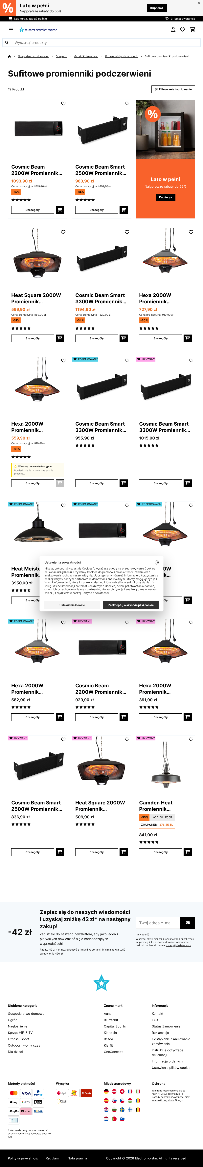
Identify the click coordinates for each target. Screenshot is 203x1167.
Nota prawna (77, 1158)
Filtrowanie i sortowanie (175, 89)
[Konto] (173, 29)
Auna (107, 1014)
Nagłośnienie (17, 1026)
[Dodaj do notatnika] (63, 103)
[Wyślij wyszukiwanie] (6, 42)
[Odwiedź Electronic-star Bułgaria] (114, 1109)
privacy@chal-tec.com (178, 945)
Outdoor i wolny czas (24, 1045)
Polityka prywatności (23, 1158)
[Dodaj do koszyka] (60, 210)
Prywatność (142, 934)
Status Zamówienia (166, 1026)
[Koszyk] (192, 29)
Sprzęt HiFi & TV (20, 1033)
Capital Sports (115, 1026)
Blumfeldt (111, 1020)
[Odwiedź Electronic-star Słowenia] (122, 1119)
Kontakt (157, 1014)
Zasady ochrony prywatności (168, 1097)
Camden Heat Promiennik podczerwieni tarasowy (156, 806)
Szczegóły (33, 209)
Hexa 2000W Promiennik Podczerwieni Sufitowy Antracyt (161, 298)
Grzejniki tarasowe (86, 56)
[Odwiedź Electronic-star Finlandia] (130, 1109)
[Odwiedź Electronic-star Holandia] (106, 1119)
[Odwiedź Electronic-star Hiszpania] (106, 1100)
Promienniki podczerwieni (121, 56)
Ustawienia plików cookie (171, 1068)
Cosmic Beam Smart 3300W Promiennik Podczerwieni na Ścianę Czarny (100, 298)
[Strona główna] (13, 56)
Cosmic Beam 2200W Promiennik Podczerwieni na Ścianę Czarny (34, 170)
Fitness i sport (18, 1039)
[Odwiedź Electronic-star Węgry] (130, 1100)
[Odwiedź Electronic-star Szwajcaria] (122, 1091)
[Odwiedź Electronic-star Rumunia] (138, 1100)
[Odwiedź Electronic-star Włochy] (138, 1091)
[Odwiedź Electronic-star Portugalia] (114, 1119)
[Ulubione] (182, 29)
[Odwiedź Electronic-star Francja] (130, 1091)
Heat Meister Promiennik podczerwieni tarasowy (27, 572)
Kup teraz (156, 8)
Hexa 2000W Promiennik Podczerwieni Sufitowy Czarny (31, 427)
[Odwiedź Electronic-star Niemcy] (106, 1091)
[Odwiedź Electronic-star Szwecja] (122, 1109)
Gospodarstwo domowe (33, 56)
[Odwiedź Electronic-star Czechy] (122, 1100)
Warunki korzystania (163, 1100)
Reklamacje (160, 1033)
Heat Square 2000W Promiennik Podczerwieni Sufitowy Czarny (36, 298)
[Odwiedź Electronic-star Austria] (114, 1091)
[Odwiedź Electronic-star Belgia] (138, 1109)
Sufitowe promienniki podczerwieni (167, 56)
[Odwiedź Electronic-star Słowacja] (114, 1100)
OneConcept (113, 1052)
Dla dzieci (15, 1052)
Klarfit (108, 1045)
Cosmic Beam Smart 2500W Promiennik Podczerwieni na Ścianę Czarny (100, 170)
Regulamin (53, 1158)
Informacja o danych (167, 1061)
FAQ (155, 1020)
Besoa (108, 1039)
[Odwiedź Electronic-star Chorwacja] (106, 1109)
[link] (37, 129)
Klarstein (110, 1033)
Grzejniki (61, 56)
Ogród (12, 1020)
